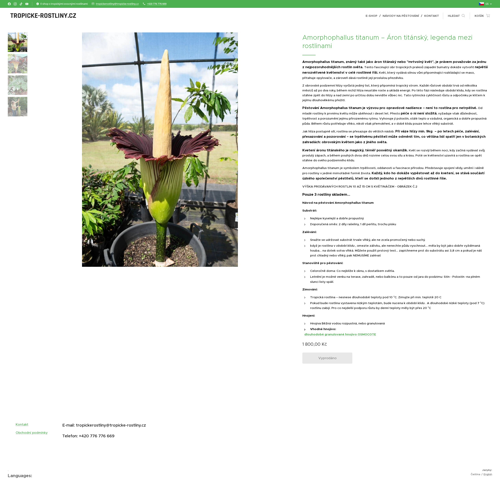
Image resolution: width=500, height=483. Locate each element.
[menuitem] (373, 16)
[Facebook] (9, 4)
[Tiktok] (21, 4)
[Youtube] (26, 4)
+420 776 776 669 (156, 3)
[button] (456, 16)
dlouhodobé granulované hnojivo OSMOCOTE (340, 334)
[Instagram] (15, 4)
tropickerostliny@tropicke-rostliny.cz (117, 3)
